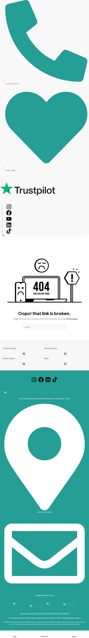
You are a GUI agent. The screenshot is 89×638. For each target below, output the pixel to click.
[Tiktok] (9, 231)
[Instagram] (9, 207)
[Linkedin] (9, 225)
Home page (71, 319)
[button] (24, 354)
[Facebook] (9, 213)
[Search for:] (44, 327)
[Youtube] (9, 219)
